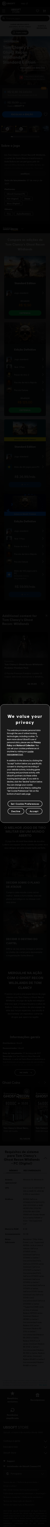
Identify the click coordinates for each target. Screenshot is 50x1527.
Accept (34, 811)
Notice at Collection (26, 745)
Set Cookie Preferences (25, 803)
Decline (15, 811)
